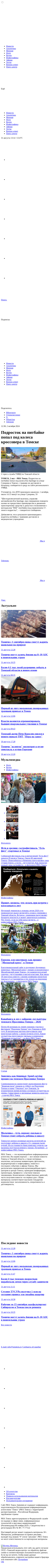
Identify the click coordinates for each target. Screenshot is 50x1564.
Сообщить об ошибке (31, 1347)
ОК (2, 1562)
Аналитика (11, 48)
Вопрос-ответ (12, 65)
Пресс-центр (11, 67)
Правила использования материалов (22, 1496)
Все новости (6, 1325)
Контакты (10, 1494)
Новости (10, 46)
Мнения (9, 51)
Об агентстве (12, 1491)
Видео (9, 55)
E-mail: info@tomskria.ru (11, 1347)
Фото (8, 53)
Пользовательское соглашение (19, 1501)
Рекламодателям (13, 1498)
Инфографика (12, 58)
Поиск (4, 300)
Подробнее (23, 1559)
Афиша (9, 60)
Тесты (8, 62)
